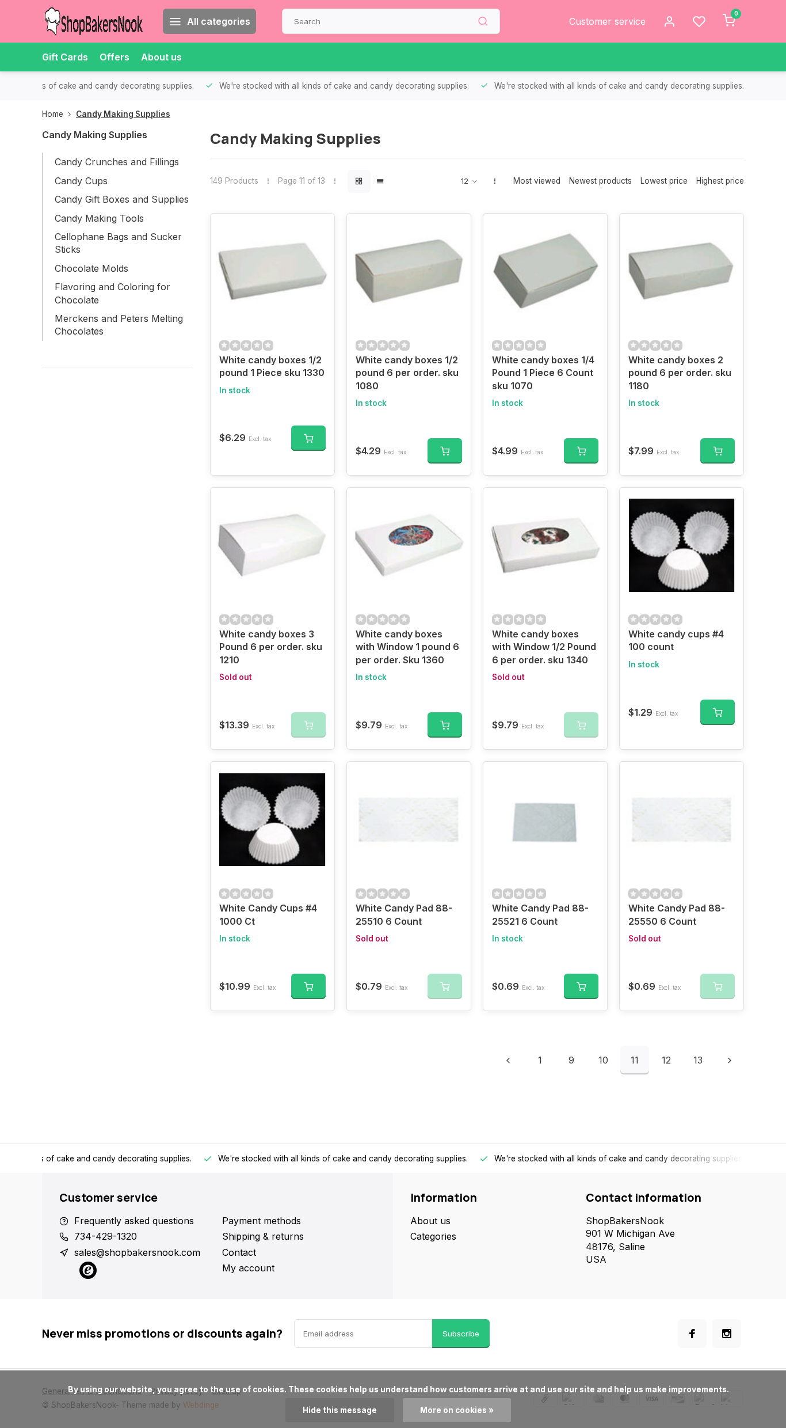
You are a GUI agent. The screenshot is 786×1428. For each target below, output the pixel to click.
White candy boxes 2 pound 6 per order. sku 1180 (679, 373)
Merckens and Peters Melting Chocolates (119, 325)
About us (161, 57)
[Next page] (729, 1060)
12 (666, 1060)
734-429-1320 (105, 1236)
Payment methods (261, 1220)
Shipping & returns (263, 1236)
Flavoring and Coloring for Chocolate (112, 293)
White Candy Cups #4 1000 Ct (268, 914)
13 (698, 1060)
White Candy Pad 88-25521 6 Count (540, 914)
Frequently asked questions (134, 1220)
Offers (114, 57)
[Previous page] (508, 1060)
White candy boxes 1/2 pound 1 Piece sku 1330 (272, 366)
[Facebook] (692, 1333)
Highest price (720, 180)
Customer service (607, 21)
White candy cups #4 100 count (676, 640)
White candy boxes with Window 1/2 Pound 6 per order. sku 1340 (544, 647)
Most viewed (536, 180)
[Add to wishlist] (317, 230)
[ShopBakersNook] (94, 21)
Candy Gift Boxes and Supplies (122, 199)
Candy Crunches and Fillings (117, 162)
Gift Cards (65, 57)
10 (603, 1060)
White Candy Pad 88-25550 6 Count (676, 914)
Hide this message (340, 1410)
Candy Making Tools (99, 218)
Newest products (600, 180)
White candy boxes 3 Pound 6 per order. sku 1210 (270, 647)
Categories (433, 1236)
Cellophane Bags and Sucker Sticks (118, 243)
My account (248, 1268)
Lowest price (664, 180)
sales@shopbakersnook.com (137, 1252)
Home (52, 114)
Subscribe (460, 1333)
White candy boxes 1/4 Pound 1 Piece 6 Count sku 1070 (543, 373)
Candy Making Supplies (123, 114)
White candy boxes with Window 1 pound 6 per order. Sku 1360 (407, 647)
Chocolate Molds (91, 268)
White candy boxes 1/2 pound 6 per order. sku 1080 (407, 373)
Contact (239, 1252)
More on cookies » (457, 1410)
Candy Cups (81, 181)
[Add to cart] (308, 438)
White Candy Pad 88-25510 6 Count (404, 914)
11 (635, 1060)
